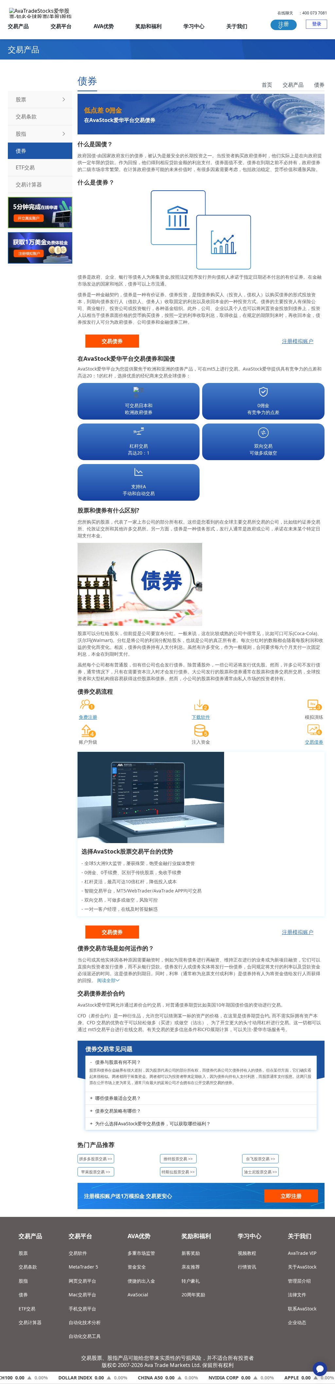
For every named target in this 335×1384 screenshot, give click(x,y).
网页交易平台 (82, 1281)
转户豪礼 (191, 1281)
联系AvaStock (302, 1309)
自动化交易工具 (85, 1336)
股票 (23, 1253)
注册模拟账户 (297, 341)
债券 (319, 85)
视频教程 (247, 1253)
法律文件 (297, 1294)
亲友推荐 (191, 1267)
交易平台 (61, 26)
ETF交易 (27, 1309)
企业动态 (297, 1322)
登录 (316, 24)
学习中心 (194, 26)
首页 (267, 85)
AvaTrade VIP (302, 1253)
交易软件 (78, 1253)
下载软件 (201, 717)
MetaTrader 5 (83, 1267)
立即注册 (291, 1196)
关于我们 (236, 26)
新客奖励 (191, 1253)
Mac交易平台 (82, 1294)
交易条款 (28, 1267)
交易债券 (112, 341)
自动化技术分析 (85, 1322)
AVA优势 (104, 26)
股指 (23, 1281)
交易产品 (18, 26)
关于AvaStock (302, 1267)
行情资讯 (247, 1267)
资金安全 (137, 1267)
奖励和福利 (148, 26)
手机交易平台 (82, 1309)
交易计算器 (30, 1322)
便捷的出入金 (141, 1281)
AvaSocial (138, 1294)
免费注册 (88, 717)
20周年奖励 (193, 1294)
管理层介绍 (299, 1281)
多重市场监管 (141, 1253)
